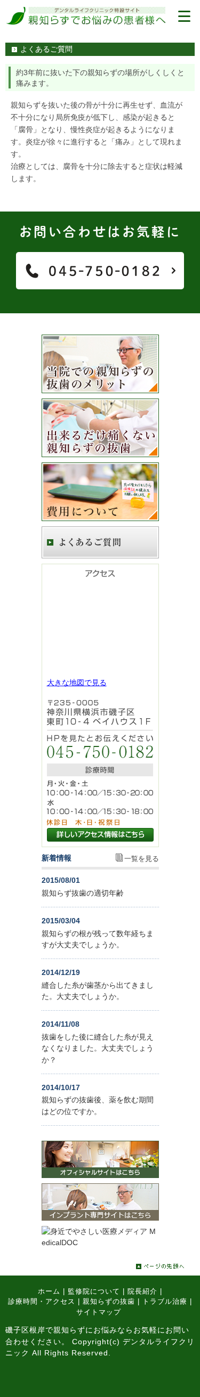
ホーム (49, 1291)
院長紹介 (142, 1291)
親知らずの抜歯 (109, 1301)
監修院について (94, 1291)
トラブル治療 (164, 1301)
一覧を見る (141, 859)
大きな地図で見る (77, 682)
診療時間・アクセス (41, 1301)
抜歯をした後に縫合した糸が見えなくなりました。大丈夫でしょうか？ (98, 1048)
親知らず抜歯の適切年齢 (83, 893)
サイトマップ (98, 1312)
